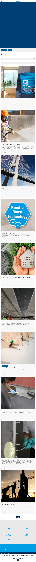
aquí (22, 558)
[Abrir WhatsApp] (33, 559)
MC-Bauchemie (18, 1)
